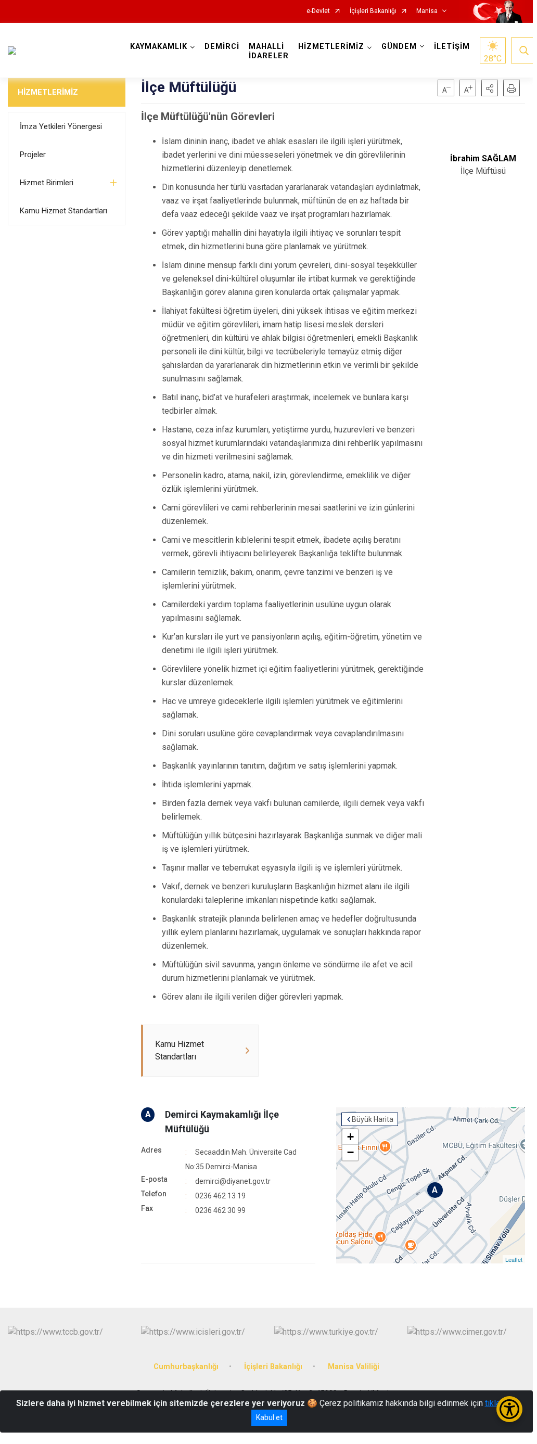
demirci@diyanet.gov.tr (233, 1181)
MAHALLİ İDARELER (269, 51)
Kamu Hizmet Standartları (63, 210)
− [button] (350, 1152)
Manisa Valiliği (353, 1366)
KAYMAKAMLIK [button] (158, 46)
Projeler (33, 154)
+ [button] (350, 1136)
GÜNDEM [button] (399, 46)
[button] (489, 88)
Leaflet (513, 1259)
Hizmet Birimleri (46, 182)
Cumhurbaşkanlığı (186, 1366)
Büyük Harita (372, 1119)
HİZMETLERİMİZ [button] (331, 46)
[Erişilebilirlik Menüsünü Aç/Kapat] (509, 1409)
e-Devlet (318, 11)
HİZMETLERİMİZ (48, 92)
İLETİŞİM (452, 46)
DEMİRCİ (221, 46)
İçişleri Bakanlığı (373, 11)
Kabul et (269, 1417)
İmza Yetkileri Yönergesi (61, 126)
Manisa (427, 11)
